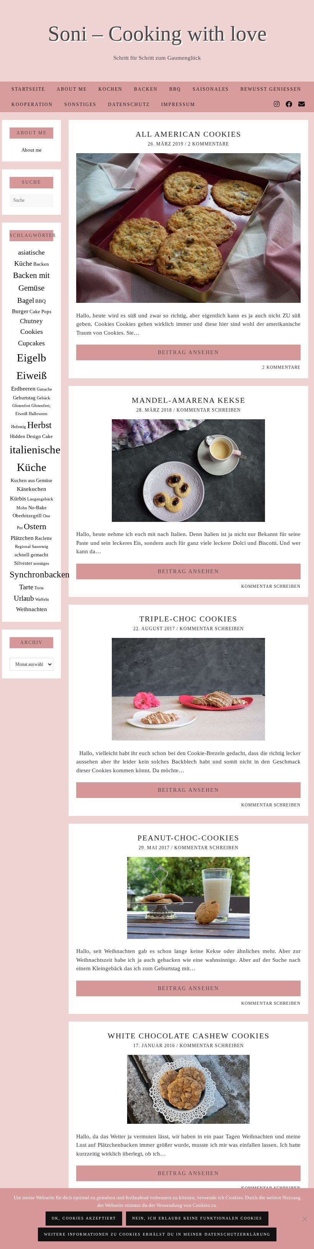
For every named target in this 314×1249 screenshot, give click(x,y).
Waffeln (42, 599)
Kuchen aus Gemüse (31, 480)
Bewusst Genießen (270, 89)
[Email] (302, 104)
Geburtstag (24, 398)
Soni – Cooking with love (157, 33)
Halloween (38, 414)
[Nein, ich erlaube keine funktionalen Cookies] (304, 1219)
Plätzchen (22, 538)
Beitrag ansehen (188, 352)
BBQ (175, 89)
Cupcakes (31, 343)
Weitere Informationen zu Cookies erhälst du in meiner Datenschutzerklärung (157, 1234)
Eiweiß (31, 375)
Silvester (23, 563)
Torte (39, 588)
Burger (20, 311)
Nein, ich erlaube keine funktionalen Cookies (197, 1218)
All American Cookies (188, 134)
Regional (23, 546)
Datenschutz (129, 104)
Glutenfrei (21, 406)
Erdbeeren (23, 388)
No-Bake (37, 507)
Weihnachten (31, 609)
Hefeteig (18, 427)
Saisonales (211, 89)
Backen (146, 89)
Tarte (26, 587)
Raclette (43, 538)
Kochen (110, 89)
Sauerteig (40, 546)
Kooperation (32, 104)
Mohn (21, 508)
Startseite (28, 89)
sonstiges (41, 563)
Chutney (31, 321)
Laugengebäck (40, 499)
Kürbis (18, 498)
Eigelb (31, 357)
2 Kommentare (208, 144)
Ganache (44, 389)
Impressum (178, 104)
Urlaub (24, 598)
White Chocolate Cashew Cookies (189, 1036)
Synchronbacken (40, 574)
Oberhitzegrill (27, 515)
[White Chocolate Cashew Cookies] (188, 1122)
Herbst (39, 425)
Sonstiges (80, 104)
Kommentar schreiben (209, 410)
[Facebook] (289, 104)
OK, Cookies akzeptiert (84, 1218)
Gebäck (43, 398)
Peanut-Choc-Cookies (188, 838)
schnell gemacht (31, 554)
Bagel (25, 300)
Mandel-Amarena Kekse (188, 400)
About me (72, 89)
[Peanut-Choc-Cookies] (188, 937)
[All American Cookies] (188, 301)
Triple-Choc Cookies (188, 619)
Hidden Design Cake (31, 436)
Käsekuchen (31, 489)
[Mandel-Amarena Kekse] (188, 520)
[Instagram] (277, 104)
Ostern (35, 526)
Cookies (31, 331)
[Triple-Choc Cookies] (188, 739)
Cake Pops (40, 311)
